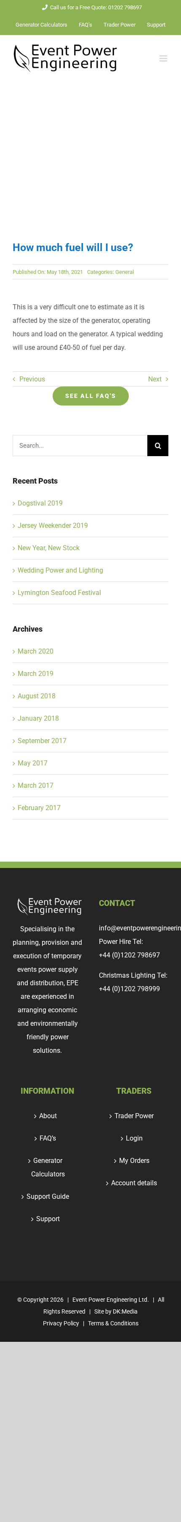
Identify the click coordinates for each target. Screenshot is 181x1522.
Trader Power (134, 1116)
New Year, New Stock (49, 548)
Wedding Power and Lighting (60, 570)
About (48, 1116)
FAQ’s (48, 1138)
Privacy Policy (61, 1323)
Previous (32, 379)
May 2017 (33, 763)
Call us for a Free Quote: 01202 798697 (96, 7)
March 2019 (35, 674)
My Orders (134, 1161)
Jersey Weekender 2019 (53, 526)
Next (155, 379)
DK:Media (125, 1311)
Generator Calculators (48, 1167)
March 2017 (35, 785)
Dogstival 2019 (40, 503)
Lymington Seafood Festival (59, 593)
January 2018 (38, 718)
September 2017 (42, 741)
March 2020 (35, 651)
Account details (134, 1183)
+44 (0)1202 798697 (129, 955)
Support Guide (48, 1196)
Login (134, 1138)
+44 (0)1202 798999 (129, 989)
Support (48, 1219)
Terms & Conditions (113, 1323)
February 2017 (39, 808)
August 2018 (37, 696)
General (124, 272)
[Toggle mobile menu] (164, 58)
